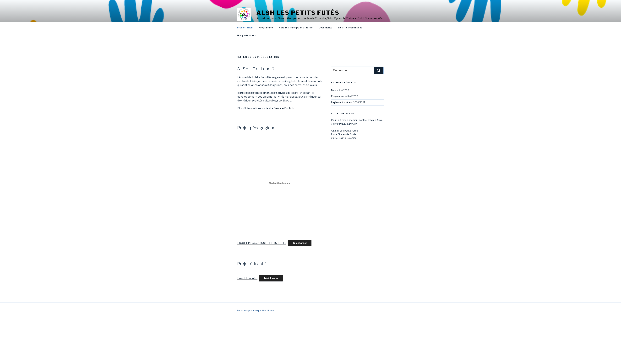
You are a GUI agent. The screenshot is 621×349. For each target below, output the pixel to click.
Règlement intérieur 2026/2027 (348, 102)
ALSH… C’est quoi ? (255, 68)
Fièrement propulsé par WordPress (255, 310)
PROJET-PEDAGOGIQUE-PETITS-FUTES (261, 242)
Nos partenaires (246, 35)
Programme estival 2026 (344, 96)
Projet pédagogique (256, 127)
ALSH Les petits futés (297, 12)
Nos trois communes (350, 27)
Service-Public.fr (284, 108)
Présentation (245, 27)
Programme (266, 27)
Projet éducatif (251, 263)
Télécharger (300, 243)
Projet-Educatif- (247, 278)
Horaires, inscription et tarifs (296, 27)
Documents (325, 27)
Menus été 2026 (340, 90)
